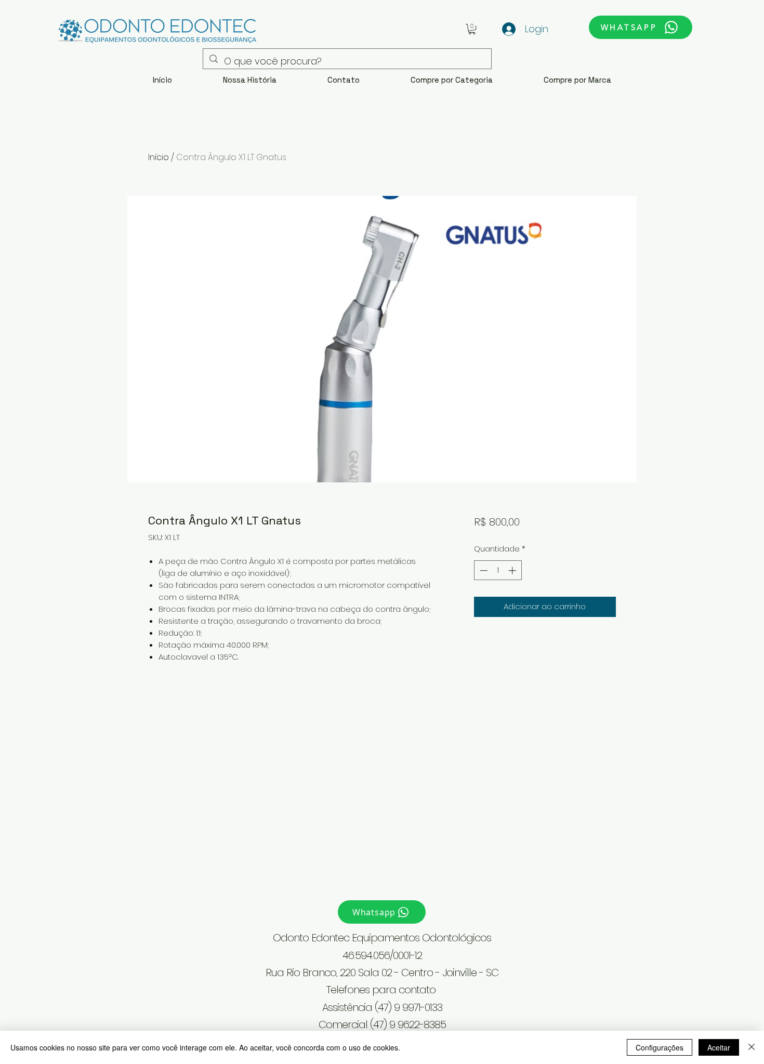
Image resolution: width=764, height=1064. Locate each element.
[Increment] (513, 570)
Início (158, 157)
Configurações (659, 1047)
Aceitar (718, 1047)
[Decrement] (483, 570)
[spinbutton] (497, 570)
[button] (472, 29)
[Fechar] (751, 1047)
